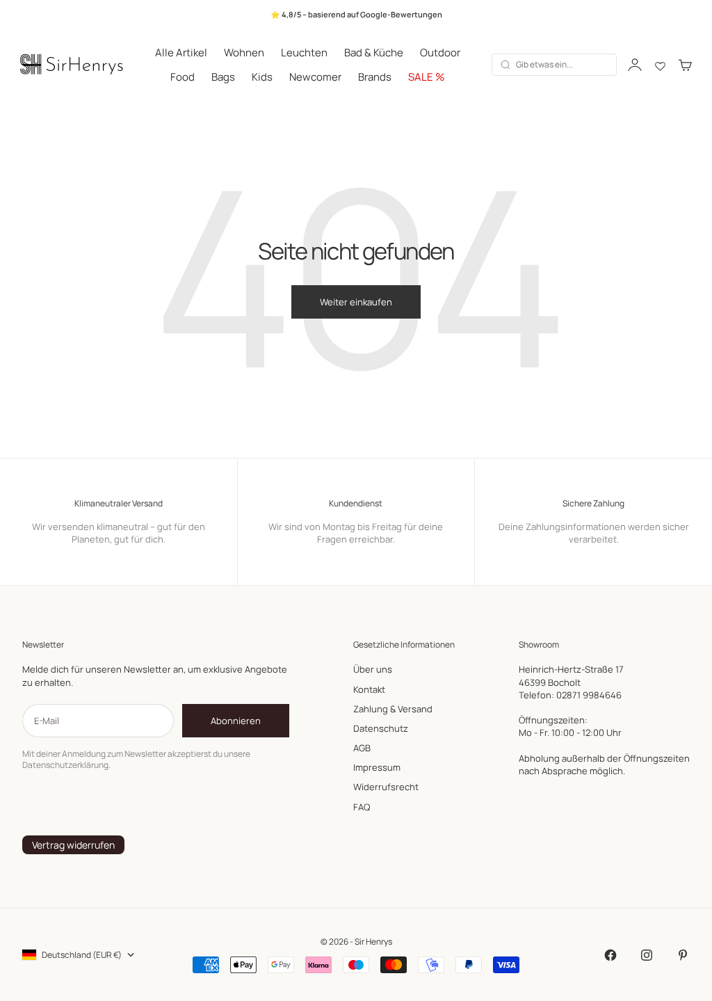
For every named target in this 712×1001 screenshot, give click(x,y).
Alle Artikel (181, 52)
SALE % (426, 77)
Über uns (372, 669)
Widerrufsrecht (386, 786)
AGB (362, 748)
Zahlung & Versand (392, 709)
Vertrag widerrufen (73, 844)
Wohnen (244, 52)
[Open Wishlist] (660, 65)
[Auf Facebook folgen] (610, 955)
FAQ (361, 807)
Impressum (376, 767)
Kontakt (369, 689)
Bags (223, 77)
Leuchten (304, 52)
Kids (262, 77)
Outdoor (440, 52)
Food (182, 77)
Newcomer (315, 77)
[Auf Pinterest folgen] (683, 955)
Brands (374, 77)
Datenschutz (380, 728)
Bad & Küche (373, 52)
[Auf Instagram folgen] (647, 955)
